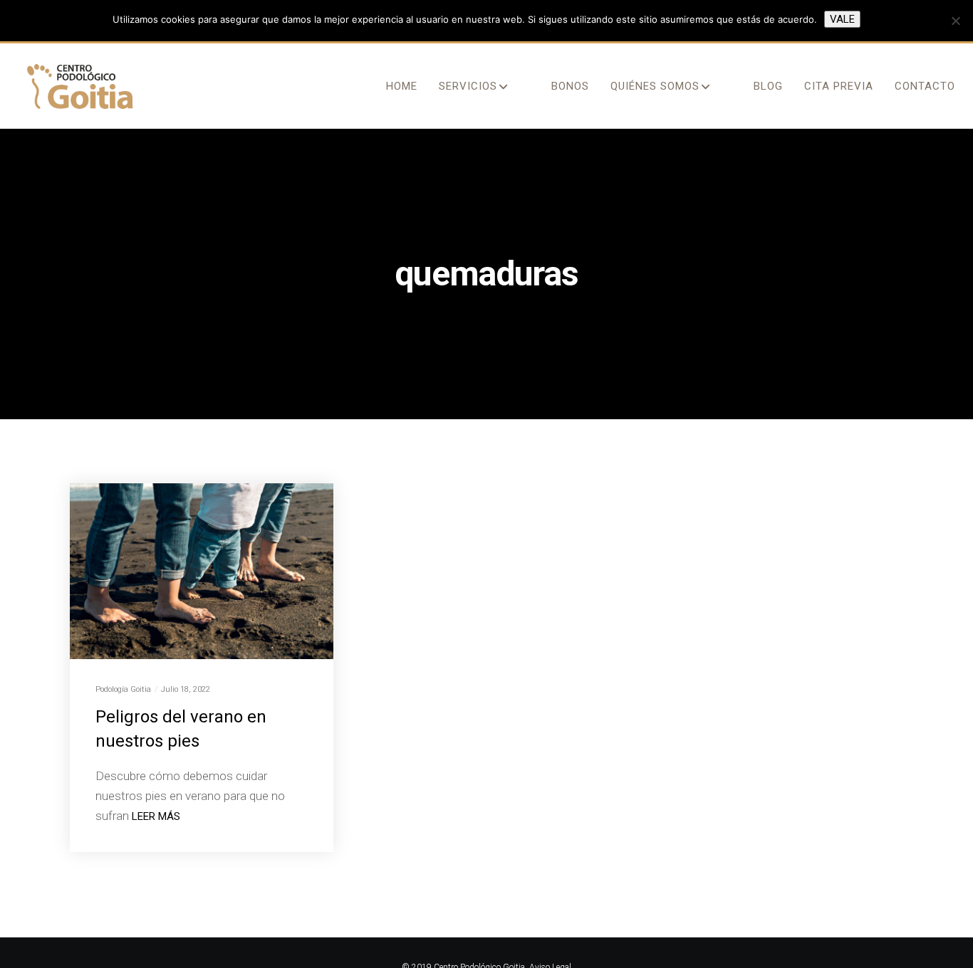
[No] (955, 21)
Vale (842, 19)
